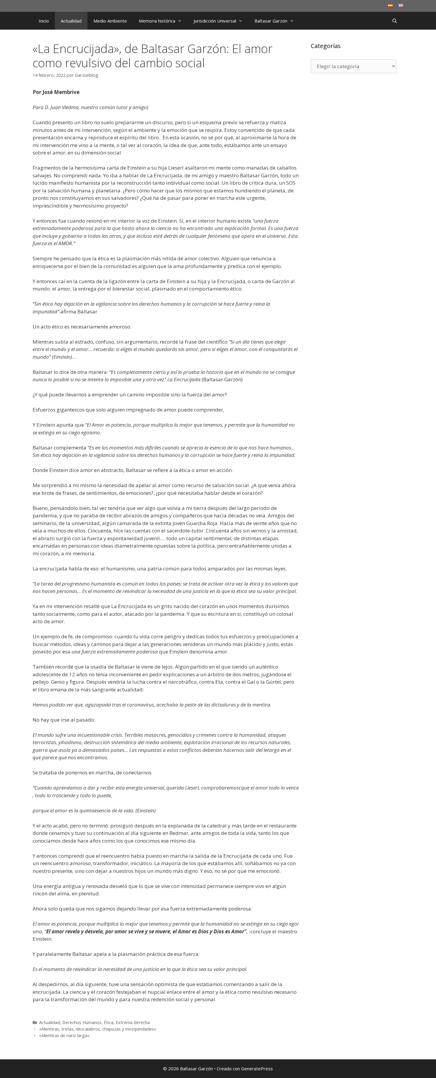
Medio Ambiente (110, 21)
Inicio (44, 21)
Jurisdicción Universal (215, 21)
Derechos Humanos (81, 1022)
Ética (108, 1022)
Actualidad (71, 21)
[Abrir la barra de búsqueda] (394, 21)
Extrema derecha (133, 1022)
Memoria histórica (157, 21)
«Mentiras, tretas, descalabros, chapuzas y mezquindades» (97, 1029)
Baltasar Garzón (270, 21)
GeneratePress (257, 1068)
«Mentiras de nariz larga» (64, 1035)
